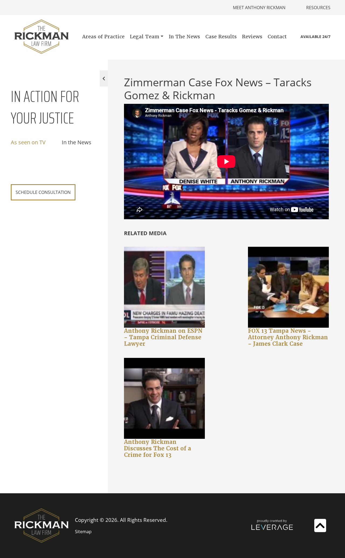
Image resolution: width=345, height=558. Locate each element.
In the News (76, 142)
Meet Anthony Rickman (259, 8)
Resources (318, 8)
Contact (277, 36)
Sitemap (83, 532)
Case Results (221, 36)
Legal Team (144, 36)
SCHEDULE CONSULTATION (43, 192)
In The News (184, 36)
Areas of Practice (103, 36)
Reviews (252, 36)
